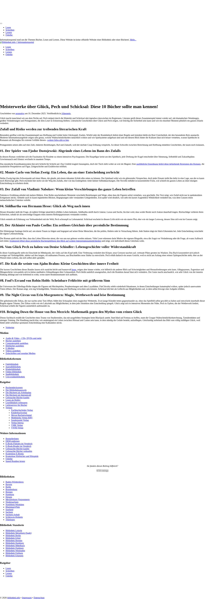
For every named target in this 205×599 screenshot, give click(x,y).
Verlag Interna (17, 423)
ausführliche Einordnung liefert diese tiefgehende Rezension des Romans (168, 164)
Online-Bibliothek (13, 372)
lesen (74, 269)
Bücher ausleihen (13, 341)
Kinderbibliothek (13, 369)
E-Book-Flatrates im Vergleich (19, 443)
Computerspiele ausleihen (17, 343)
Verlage (9, 407)
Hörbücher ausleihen (15, 346)
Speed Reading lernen (15, 461)
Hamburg (10, 494)
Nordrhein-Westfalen (15, 504)
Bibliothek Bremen (14, 540)
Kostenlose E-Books (15, 454)
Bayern (9, 484)
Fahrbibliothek (12, 364)
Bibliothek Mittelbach (15, 545)
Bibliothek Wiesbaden (15, 550)
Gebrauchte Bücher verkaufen (19, 451)
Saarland (9, 509)
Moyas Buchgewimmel (21, 415)
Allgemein (66, 113)
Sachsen (9, 512)
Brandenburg (11, 489)
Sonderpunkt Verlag (20, 420)
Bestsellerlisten (12, 438)
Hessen (9, 497)
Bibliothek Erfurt (13, 538)
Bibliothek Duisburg (15, 548)
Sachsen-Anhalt (13, 514)
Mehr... (133, 40)
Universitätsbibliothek (15, 377)
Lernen (9, 32)
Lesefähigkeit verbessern (16, 402)
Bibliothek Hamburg (15, 543)
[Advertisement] (102, 77)
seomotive (19, 113)
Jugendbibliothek (13, 367)
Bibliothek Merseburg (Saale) (19, 533)
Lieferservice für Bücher (16, 405)
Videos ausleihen (13, 351)
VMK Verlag (17, 425)
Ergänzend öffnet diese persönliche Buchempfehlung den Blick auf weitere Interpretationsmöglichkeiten (55, 241)
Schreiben (10, 30)
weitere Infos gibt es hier (58, 140)
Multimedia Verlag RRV (22, 418)
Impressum (27, 597)
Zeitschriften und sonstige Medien (20, 353)
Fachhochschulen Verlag (22, 410)
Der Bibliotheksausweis (16, 390)
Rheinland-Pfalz (13, 507)
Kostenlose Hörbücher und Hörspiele (22, 456)
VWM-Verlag (17, 428)
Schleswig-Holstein (14, 517)
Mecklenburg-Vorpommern (18, 499)
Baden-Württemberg (15, 482)
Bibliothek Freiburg (14, 553)
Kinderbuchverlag (19, 412)
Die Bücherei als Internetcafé (18, 395)
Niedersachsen (12, 502)
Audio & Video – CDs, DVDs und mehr (23, 338)
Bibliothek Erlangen (14, 555)
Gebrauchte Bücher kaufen (17, 397)
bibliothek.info (13, 597)
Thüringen (10, 519)
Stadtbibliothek (12, 374)
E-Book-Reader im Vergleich (18, 446)
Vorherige (10, 327)
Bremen (9, 492)
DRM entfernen (13, 441)
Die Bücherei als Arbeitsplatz (18, 392)
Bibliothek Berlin (13, 535)
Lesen (8, 27)
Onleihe (9, 35)
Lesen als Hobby (13, 400)
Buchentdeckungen (14, 387)
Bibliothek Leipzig (14, 530)
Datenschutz (39, 597)
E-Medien (10, 348)
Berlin (8, 487)
